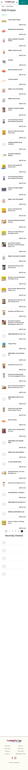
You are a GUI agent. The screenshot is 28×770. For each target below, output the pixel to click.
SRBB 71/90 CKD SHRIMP (15, 199)
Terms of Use (21, 748)
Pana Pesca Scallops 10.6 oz (16, 483)
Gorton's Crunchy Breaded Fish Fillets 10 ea (16, 278)
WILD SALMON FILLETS (15, 70)
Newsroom (7, 751)
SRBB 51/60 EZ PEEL (14, 98)
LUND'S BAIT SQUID (14, 20)
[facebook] (12, 758)
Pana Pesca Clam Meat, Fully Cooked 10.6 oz (15, 409)
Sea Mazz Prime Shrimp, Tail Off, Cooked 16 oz (16, 300)
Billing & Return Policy (20, 753)
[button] (22, 24)
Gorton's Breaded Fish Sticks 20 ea (15, 166)
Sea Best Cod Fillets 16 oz (15, 311)
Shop (2, 6)
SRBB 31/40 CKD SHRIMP (15, 89)
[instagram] (15, 758)
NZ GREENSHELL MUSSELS (16, 492)
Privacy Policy (21, 751)
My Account (7, 746)
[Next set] (21, 531)
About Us (21, 746)
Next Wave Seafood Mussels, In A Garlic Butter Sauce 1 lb (16, 244)
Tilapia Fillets (12, 343)
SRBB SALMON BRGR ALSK (16, 512)
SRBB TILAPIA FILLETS (15, 50)
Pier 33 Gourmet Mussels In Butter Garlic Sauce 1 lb (16, 386)
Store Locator (7, 748)
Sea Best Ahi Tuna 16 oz (15, 365)
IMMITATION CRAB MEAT (15, 29)
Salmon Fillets (12, 420)
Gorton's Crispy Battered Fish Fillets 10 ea (16, 232)
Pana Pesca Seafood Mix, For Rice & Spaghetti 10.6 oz (16, 375)
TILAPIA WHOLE (13, 79)
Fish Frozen (9, 6)
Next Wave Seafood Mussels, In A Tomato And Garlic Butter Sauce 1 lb (16, 322)
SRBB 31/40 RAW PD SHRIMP (17, 256)
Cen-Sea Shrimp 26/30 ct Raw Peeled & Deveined (15, 177)
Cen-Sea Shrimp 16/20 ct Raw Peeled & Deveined (15, 120)
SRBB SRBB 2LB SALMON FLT (17, 502)
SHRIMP (10, 60)
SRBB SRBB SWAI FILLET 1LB (16, 334)
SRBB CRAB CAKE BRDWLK (16, 452)
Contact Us (7, 753)
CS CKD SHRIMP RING (14, 462)
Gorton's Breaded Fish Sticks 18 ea (15, 209)
